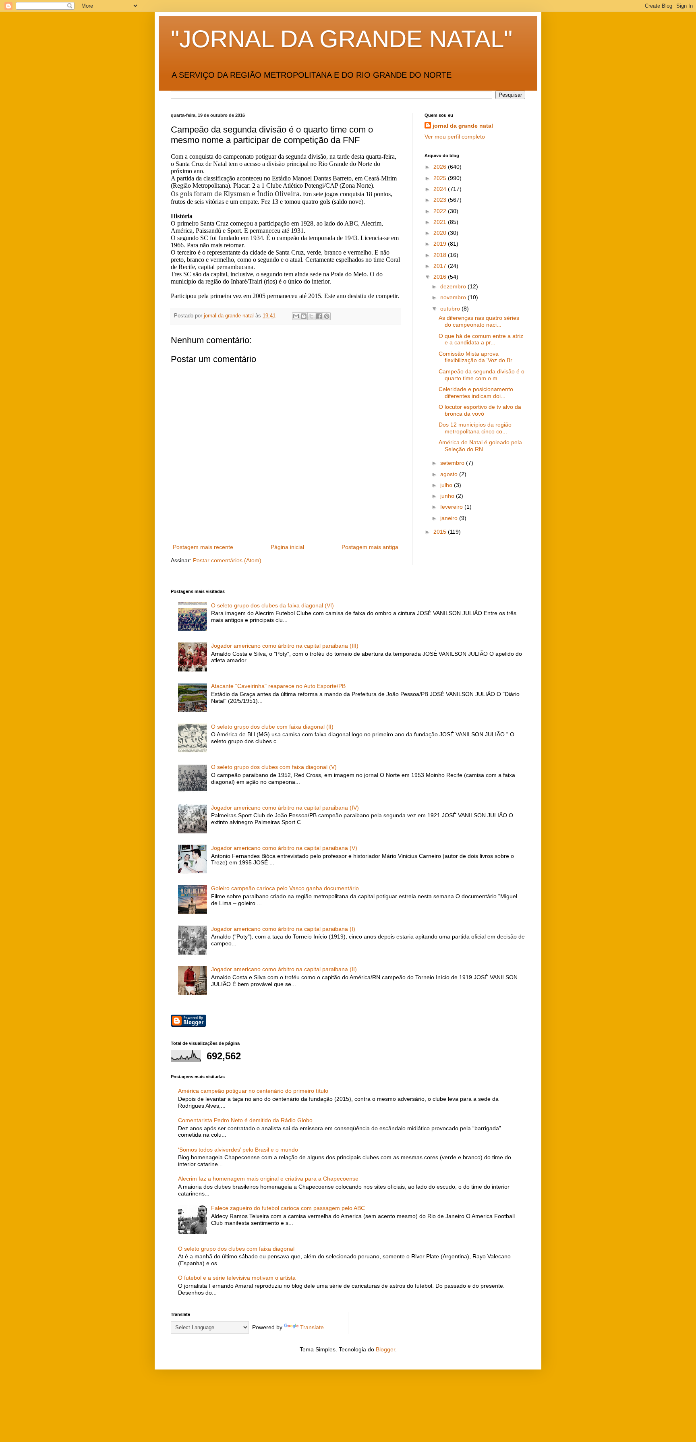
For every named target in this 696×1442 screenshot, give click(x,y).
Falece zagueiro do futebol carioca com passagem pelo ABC (288, 1208)
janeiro (449, 518)
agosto (449, 474)
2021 (440, 222)
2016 (440, 276)
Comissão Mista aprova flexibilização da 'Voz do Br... (478, 357)
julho (447, 485)
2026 (440, 167)
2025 (440, 178)
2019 (440, 243)
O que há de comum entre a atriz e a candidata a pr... (481, 339)
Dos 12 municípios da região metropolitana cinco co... (475, 428)
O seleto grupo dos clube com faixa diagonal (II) (272, 726)
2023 (440, 200)
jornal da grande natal (463, 125)
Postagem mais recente (203, 547)
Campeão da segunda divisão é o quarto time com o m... (481, 374)
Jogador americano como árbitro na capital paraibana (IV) (285, 807)
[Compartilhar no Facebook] (319, 316)
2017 (440, 266)
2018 (440, 255)
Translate (312, 1327)
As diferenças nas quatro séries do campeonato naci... (479, 321)
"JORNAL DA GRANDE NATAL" (341, 38)
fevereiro (452, 506)
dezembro (454, 286)
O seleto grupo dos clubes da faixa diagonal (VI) (272, 605)
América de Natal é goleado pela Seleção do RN (480, 445)
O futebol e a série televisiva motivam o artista (237, 1277)
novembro (454, 297)
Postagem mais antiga (370, 547)
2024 (440, 189)
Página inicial (287, 547)
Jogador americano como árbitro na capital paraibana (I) (283, 929)
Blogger (385, 1349)
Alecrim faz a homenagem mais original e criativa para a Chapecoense (268, 1178)
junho (448, 496)
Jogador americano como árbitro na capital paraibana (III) (284, 645)
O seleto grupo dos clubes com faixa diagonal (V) (274, 767)
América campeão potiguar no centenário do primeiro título (253, 1091)
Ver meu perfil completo (455, 136)
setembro (453, 463)
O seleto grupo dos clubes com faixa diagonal (236, 1248)
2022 (440, 211)
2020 (440, 233)
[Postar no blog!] (304, 316)
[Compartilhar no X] (311, 316)
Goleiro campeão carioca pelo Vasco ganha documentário (285, 888)
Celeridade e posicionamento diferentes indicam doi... (476, 392)
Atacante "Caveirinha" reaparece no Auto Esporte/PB (278, 686)
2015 (440, 531)
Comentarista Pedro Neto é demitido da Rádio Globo (245, 1120)
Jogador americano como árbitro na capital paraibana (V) (284, 848)
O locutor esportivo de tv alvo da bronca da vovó (480, 410)
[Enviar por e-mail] (296, 316)
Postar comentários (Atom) (227, 560)
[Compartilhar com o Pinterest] (327, 316)
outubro (451, 308)
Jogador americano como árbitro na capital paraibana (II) (284, 969)
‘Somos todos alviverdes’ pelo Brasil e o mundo (238, 1149)
